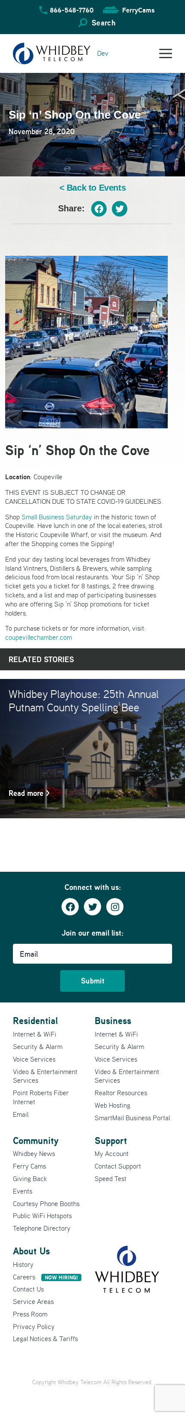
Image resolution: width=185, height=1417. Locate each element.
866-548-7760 (72, 10)
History (23, 1264)
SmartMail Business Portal (132, 1117)
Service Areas (33, 1301)
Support (111, 1140)
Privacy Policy (34, 1326)
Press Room (30, 1314)
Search (103, 22)
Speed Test (110, 1178)
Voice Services (34, 1059)
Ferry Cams (29, 1166)
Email (20, 1114)
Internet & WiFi (34, 1034)
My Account (112, 1153)
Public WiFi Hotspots (42, 1215)
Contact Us (28, 1289)
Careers (45, 1276)
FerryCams (138, 10)
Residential (35, 1020)
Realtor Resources (121, 1092)
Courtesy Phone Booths (46, 1203)
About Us (31, 1250)
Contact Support (118, 1166)
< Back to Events (92, 187)
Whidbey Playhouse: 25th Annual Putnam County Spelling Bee (84, 700)
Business (113, 1020)
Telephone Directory (42, 1228)
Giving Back (30, 1178)
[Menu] (166, 53)
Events (22, 1191)
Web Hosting (112, 1105)
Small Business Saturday (57, 516)
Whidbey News (34, 1153)
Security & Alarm (37, 1046)
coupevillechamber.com (38, 637)
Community (36, 1140)
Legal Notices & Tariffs (45, 1338)
